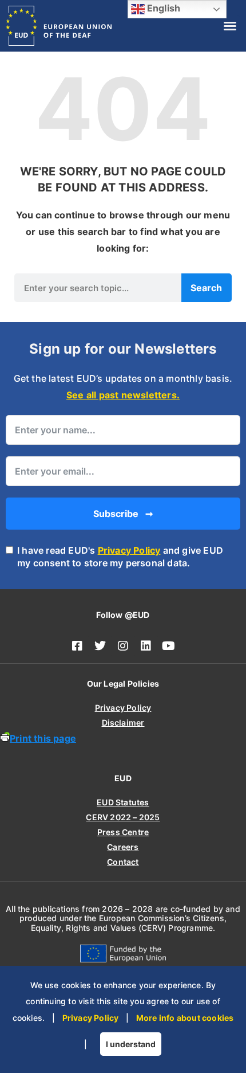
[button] (230, 25)
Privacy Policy (129, 550)
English (163, 8)
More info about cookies (185, 1018)
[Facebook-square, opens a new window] (77, 646)
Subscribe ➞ (123, 513)
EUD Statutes (123, 802)
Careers (122, 847)
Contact (122, 862)
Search (206, 287)
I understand (131, 1044)
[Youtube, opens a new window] (168, 646)
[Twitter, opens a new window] (100, 646)
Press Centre (123, 832)
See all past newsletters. (123, 395)
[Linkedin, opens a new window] (145, 646)
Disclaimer (123, 722)
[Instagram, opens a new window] (123, 646)
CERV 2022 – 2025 (123, 817)
